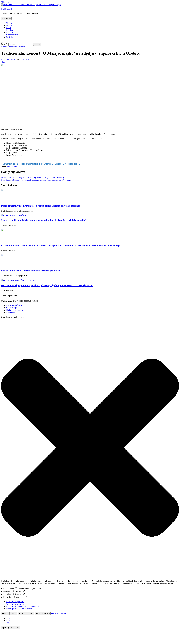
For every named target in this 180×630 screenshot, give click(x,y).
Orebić (9, 23)
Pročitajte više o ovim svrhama (19, 609)
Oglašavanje (11, 308)
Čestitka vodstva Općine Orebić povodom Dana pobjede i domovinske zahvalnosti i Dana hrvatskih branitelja (60, 245)
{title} (8, 618)
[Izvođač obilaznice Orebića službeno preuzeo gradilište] (10, 265)
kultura (10, 166)
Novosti (9, 25)
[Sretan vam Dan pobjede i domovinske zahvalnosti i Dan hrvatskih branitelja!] (15, 215)
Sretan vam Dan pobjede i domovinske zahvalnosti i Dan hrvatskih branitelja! (43, 220)
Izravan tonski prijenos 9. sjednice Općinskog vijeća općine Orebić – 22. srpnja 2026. (47, 285)
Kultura (9, 32)
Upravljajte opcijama (15, 601)
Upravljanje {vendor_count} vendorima (23, 606)
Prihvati (5, 613)
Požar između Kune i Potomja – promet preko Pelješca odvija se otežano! (40, 205)
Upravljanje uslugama (15, 604)
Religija (9, 37)
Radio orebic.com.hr (14, 310)
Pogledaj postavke (26, 613)
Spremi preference (43, 613)
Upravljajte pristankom (10, 628)
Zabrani (13, 613)
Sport (8, 28)
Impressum (10, 312)
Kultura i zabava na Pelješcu (13, 47)
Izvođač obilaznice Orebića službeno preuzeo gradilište (30, 270)
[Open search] (2, 42)
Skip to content (7, 2)
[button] (90, 448)
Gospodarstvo (12, 35)
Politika (9, 30)
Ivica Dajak (24, 60)
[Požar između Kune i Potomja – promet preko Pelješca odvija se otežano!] (10, 200)
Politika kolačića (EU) (15, 305)
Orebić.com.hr (7, 9)
